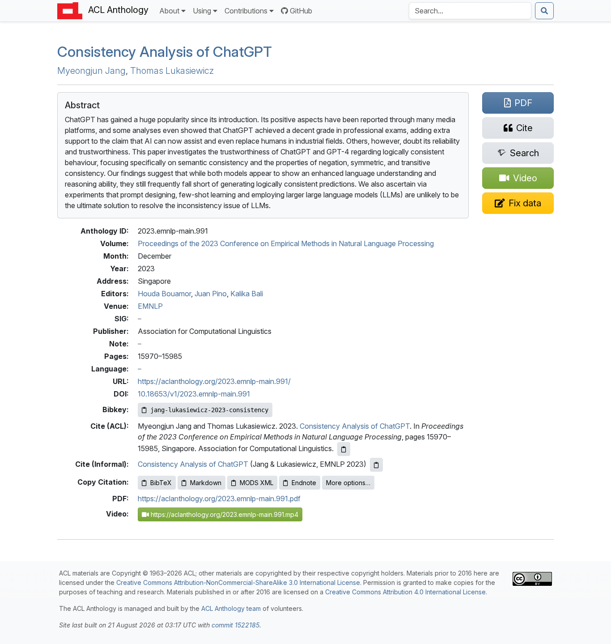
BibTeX (161, 482)
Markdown (205, 482)
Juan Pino (211, 293)
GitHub (301, 10)
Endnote (304, 482)
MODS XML (256, 482)
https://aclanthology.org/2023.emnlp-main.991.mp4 (223, 514)
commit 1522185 (235, 625)
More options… (348, 482)
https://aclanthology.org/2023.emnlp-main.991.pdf (219, 498)
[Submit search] (544, 10)
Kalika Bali (246, 293)
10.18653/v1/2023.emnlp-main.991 (194, 393)
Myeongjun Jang (91, 70)
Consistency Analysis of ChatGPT (355, 426)
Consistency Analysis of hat (164, 51)
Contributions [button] (246, 10)
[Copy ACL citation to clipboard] (343, 449)
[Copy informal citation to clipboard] (376, 465)
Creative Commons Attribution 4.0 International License (405, 592)
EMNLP (150, 306)
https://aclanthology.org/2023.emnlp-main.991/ (214, 381)
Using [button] (202, 10)
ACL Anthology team (231, 608)
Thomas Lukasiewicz (172, 70)
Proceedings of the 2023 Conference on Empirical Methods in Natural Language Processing (286, 243)
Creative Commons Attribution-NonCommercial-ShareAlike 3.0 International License (238, 582)
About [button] (169, 10)
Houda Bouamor (164, 293)
